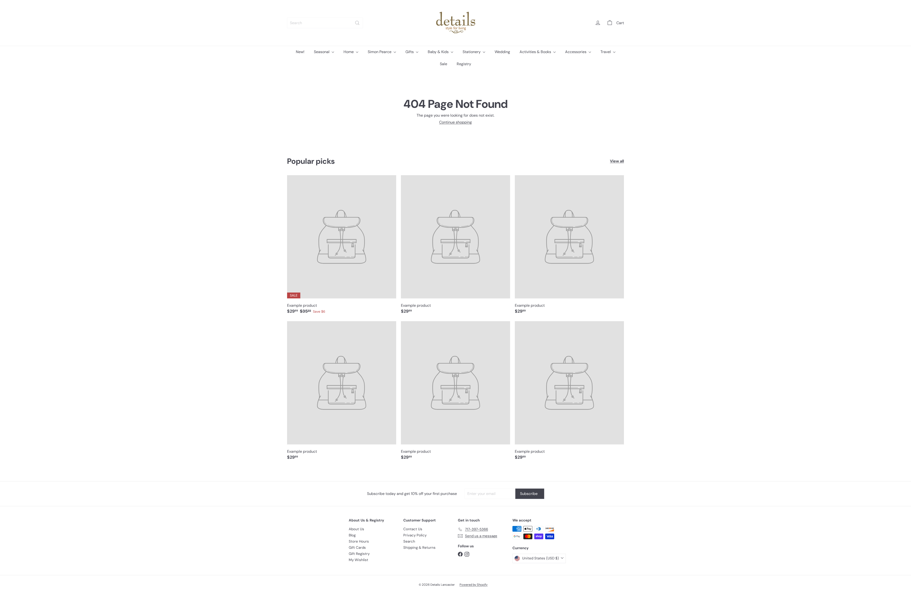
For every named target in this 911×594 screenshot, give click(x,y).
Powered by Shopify (474, 585)
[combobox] (325, 23)
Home (349, 51)
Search (409, 541)
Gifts (410, 51)
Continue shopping (455, 122)
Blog (352, 535)
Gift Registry (359, 553)
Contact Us (412, 529)
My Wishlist (358, 559)
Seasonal (322, 51)
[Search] (357, 23)
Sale (443, 63)
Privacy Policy (415, 535)
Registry (464, 63)
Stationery (472, 51)
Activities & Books (536, 51)
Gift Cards (357, 547)
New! (300, 51)
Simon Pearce (380, 51)
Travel (606, 51)
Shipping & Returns (419, 547)
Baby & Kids (439, 51)
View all (617, 161)
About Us (356, 529)
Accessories (576, 51)
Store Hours (359, 541)
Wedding (502, 51)
